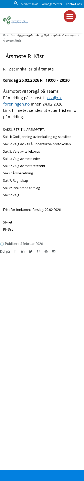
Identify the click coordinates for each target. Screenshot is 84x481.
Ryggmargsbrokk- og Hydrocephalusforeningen (46, 35)
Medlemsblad (30, 4)
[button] (15, 4)
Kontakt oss (74, 4)
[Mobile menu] (70, 16)
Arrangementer (52, 4)
